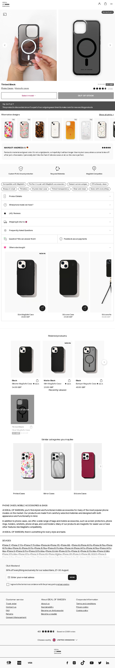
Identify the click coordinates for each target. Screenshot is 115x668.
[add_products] (42, 308)
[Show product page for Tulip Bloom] (24, 129)
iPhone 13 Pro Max (37, 551)
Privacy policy (82, 607)
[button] (57, 631)
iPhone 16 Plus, (99, 545)
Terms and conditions (86, 604)
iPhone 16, (76, 545)
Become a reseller (49, 614)
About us (45, 604)
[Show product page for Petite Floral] (101, 129)
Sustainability (47, 607)
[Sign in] (99, 4)
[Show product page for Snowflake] (86, 129)
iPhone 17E (55, 545)
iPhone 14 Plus (92, 548)
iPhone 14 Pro (79, 548)
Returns (9, 614)
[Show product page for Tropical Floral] (8, 129)
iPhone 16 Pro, (86, 545)
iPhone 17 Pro (17, 545)
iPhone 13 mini (52, 551)
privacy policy (63, 584)
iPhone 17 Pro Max (32, 545)
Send (72, 577)
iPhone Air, (45, 545)
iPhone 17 (6, 545)
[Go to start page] (5, 4)
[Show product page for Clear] (55, 129)
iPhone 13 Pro (22, 551)
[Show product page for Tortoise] (39, 129)
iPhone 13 (11, 551)
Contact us (11, 607)
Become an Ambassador (52, 611)
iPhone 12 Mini (103, 551)
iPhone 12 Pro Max (88, 551)
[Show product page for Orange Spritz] (70, 129)
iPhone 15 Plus (40, 548)
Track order (11, 604)
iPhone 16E (65, 545)
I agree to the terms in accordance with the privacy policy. (39, 584)
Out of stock (86, 96)
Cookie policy (82, 611)
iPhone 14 (69, 548)
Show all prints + (106, 115)
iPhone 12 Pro (65, 551)
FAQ (8, 611)
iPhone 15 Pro (27, 548)
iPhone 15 (17, 548)
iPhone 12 (75, 551)
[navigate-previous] (104, 362)
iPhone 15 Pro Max (56, 548)
